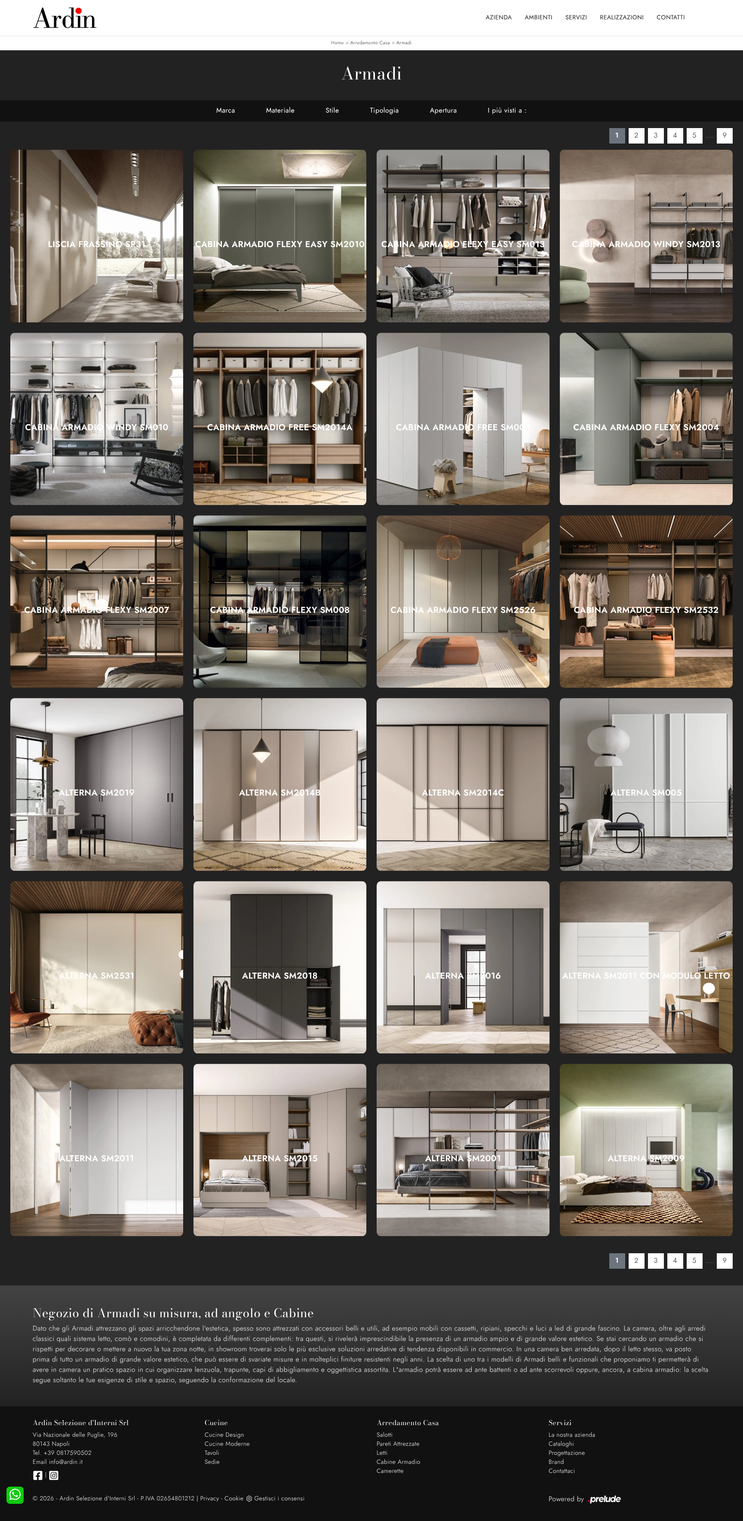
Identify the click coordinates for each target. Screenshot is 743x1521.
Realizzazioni (622, 17)
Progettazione (567, 1453)
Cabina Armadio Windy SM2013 (646, 244)
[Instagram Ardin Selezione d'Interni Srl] (54, 1475)
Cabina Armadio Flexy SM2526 (463, 610)
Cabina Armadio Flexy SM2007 (96, 610)
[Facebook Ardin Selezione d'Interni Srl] (38, 1475)
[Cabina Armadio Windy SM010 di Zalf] (96, 419)
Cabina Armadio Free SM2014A (280, 427)
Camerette (390, 1471)
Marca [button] (225, 111)
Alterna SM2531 (96, 976)
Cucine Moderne (227, 1444)
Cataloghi (561, 1444)
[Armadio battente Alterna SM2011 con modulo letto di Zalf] (646, 967)
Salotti (385, 1435)
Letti (382, 1453)
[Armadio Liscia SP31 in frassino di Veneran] (96, 236)
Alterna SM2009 (646, 1158)
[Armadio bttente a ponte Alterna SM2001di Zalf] (463, 1150)
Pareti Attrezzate (398, 1444)
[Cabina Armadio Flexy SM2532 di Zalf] (646, 601)
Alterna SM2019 (97, 793)
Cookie (233, 1498)
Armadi (404, 43)
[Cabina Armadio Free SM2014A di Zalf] (279, 419)
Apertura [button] (443, 111)
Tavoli (212, 1453)
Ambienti (539, 17)
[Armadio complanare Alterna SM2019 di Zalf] (96, 784)
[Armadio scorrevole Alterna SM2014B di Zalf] (279, 784)
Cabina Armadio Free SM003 (463, 427)
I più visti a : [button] (507, 111)
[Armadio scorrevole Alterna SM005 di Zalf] (646, 784)
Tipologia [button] (384, 111)
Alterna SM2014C (463, 793)
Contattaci (562, 1471)
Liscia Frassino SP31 (96, 244)
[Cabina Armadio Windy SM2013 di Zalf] (646, 236)
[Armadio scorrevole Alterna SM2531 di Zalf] (96, 967)
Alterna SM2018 (280, 976)
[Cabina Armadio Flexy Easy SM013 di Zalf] (463, 236)
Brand (556, 1462)
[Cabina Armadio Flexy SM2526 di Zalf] (463, 601)
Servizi (576, 17)
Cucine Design (224, 1435)
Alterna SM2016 (463, 976)
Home (337, 43)
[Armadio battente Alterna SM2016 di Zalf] (463, 967)
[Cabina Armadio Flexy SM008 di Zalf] (279, 601)
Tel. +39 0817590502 (62, 1453)
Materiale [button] (280, 111)
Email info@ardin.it (58, 1462)
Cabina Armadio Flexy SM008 (280, 610)
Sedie (212, 1462)
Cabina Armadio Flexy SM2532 (646, 610)
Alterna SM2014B (280, 793)
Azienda (499, 17)
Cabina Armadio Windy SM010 (96, 427)
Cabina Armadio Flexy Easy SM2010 (280, 244)
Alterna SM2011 (96, 1158)
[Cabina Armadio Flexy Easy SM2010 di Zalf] (279, 236)
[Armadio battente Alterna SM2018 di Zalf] (279, 967)
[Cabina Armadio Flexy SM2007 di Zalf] (96, 601)
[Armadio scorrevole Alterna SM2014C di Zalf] (463, 784)
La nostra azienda (572, 1435)
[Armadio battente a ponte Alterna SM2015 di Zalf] (279, 1150)
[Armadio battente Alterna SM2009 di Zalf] (646, 1150)
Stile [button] (332, 111)
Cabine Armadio (399, 1462)
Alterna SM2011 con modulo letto (646, 976)
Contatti (671, 17)
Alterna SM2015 (280, 1158)
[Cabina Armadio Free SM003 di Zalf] (463, 419)
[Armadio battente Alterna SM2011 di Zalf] (96, 1150)
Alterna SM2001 (463, 1158)
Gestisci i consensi (279, 1498)
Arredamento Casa (370, 43)
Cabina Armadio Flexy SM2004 (646, 427)
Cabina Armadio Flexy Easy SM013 (463, 244)
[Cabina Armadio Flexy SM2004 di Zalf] (646, 419)
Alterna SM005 (646, 793)
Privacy (209, 1498)
